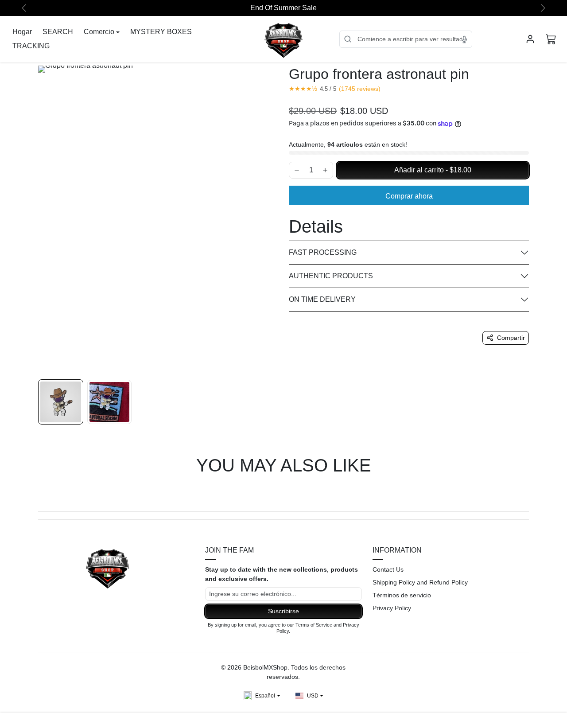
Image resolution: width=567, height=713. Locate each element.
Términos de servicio (402, 595)
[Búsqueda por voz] (464, 39)
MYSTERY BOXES (161, 31)
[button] (551, 39)
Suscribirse (283, 611)
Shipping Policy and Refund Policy (420, 582)
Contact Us (388, 569)
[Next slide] (528, 491)
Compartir (511, 337)
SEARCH (58, 31)
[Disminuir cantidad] (297, 170)
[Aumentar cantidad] (325, 170)
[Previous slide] (39, 491)
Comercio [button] (99, 31)
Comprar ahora (409, 196)
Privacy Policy (392, 608)
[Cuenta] (530, 39)
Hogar (22, 31)
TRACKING (31, 46)
